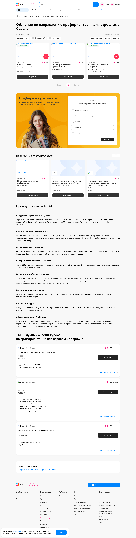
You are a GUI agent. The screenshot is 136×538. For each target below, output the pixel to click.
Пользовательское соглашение (108, 505)
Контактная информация (106, 496)
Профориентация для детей (48, 470)
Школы (18, 496)
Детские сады (20, 499)
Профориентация (45, 518)
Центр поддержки (106, 492)
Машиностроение (45, 511)
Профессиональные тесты (82, 505)
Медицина (43, 502)
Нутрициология (45, 499)
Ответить (107, 139)
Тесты (76, 514)
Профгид (77, 499)
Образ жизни (44, 508)
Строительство (45, 527)
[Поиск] (96, 4)
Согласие (101, 516)
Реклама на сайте (104, 519)
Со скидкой (56, 38)
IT (40, 505)
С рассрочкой (40, 38)
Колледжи (43, 496)
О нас (100, 499)
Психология (43, 521)
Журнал (81, 10)
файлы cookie (17, 531)
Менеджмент (44, 514)
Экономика (43, 524)
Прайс (101, 522)
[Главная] (17, 16)
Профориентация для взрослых (28, 470)
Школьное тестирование (82, 508)
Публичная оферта (104, 508)
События (71, 10)
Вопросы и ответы (104, 502)
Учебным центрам (80, 502)
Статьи (76, 496)
